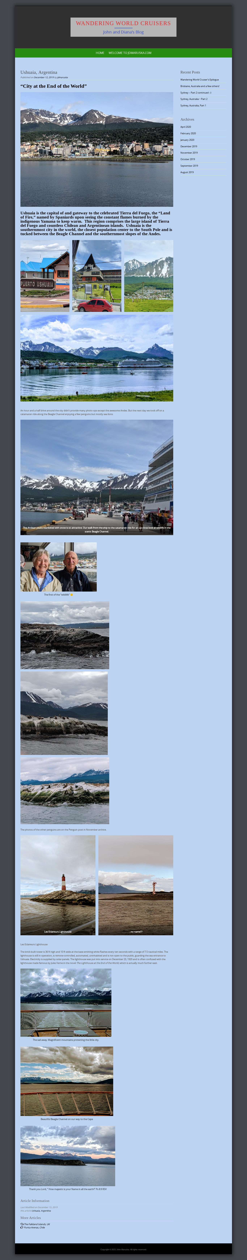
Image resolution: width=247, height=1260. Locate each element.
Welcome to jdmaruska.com (130, 53)
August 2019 (187, 172)
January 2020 (187, 139)
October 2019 (187, 159)
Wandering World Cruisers (123, 23)
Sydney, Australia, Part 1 (193, 105)
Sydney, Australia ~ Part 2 (193, 99)
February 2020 (188, 133)
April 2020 (185, 126)
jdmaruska (62, 77)
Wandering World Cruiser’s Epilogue (199, 79)
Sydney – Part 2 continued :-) (195, 92)
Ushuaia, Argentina (41, 1210)
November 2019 (189, 152)
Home (100, 53)
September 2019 (189, 165)
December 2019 (188, 146)
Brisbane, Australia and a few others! (199, 86)
